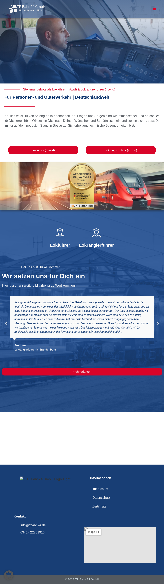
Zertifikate (99, 506)
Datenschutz (101, 497)
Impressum (100, 489)
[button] (154, 9)
